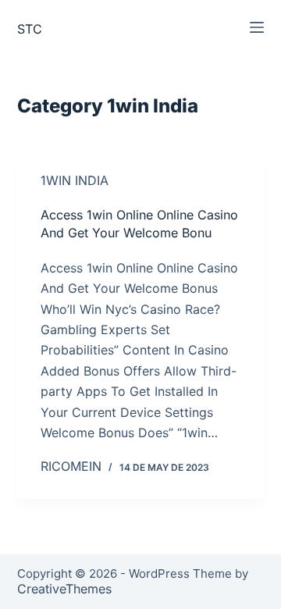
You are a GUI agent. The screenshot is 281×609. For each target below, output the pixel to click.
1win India (74, 180)
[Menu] (257, 27)
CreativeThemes (64, 589)
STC (29, 29)
